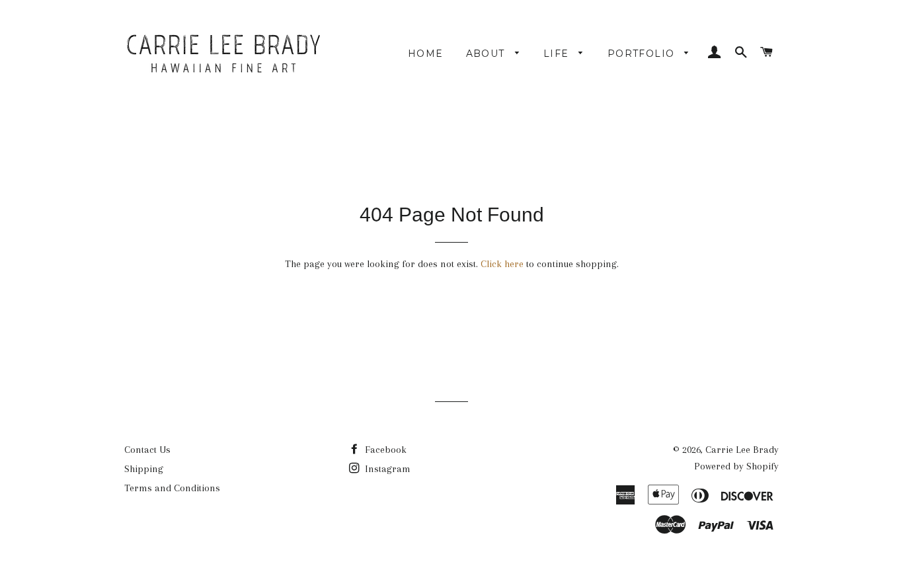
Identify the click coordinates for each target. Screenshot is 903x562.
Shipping (143, 469)
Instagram (386, 469)
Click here (502, 264)
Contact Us (147, 450)
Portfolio (643, 54)
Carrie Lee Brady (742, 450)
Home (426, 54)
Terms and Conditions (172, 488)
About (487, 54)
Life (557, 54)
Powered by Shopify (736, 466)
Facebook (384, 450)
